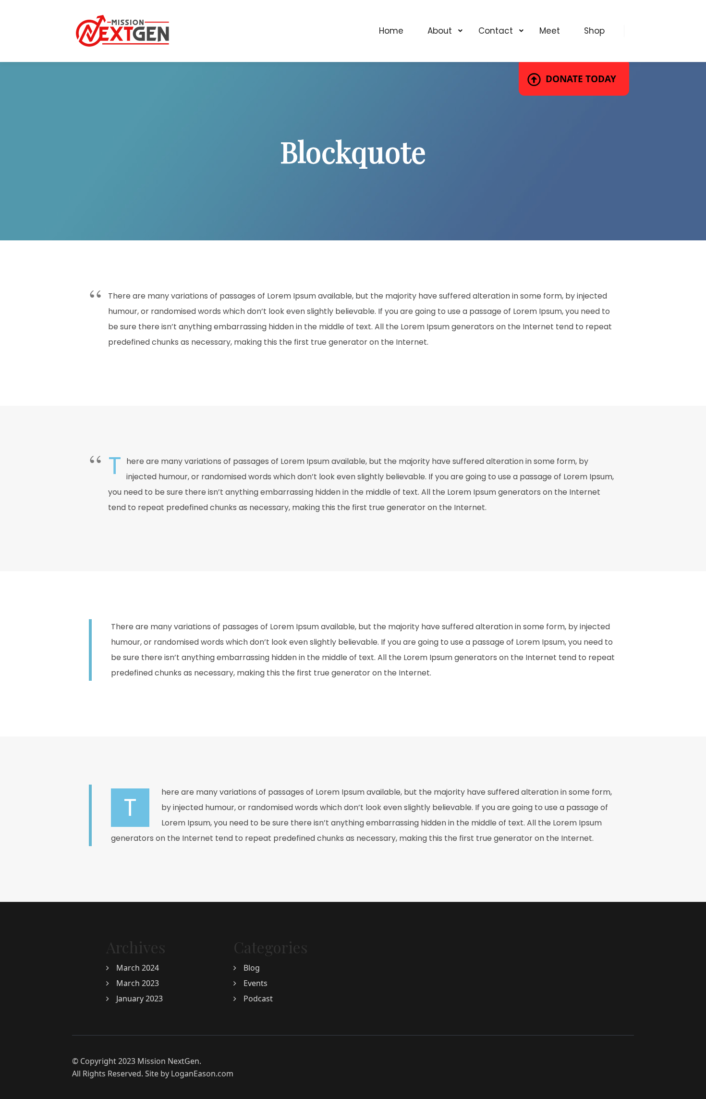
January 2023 (139, 998)
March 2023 (137, 983)
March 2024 (137, 967)
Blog (251, 967)
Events (255, 983)
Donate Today (581, 79)
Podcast (258, 998)
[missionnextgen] (122, 31)
